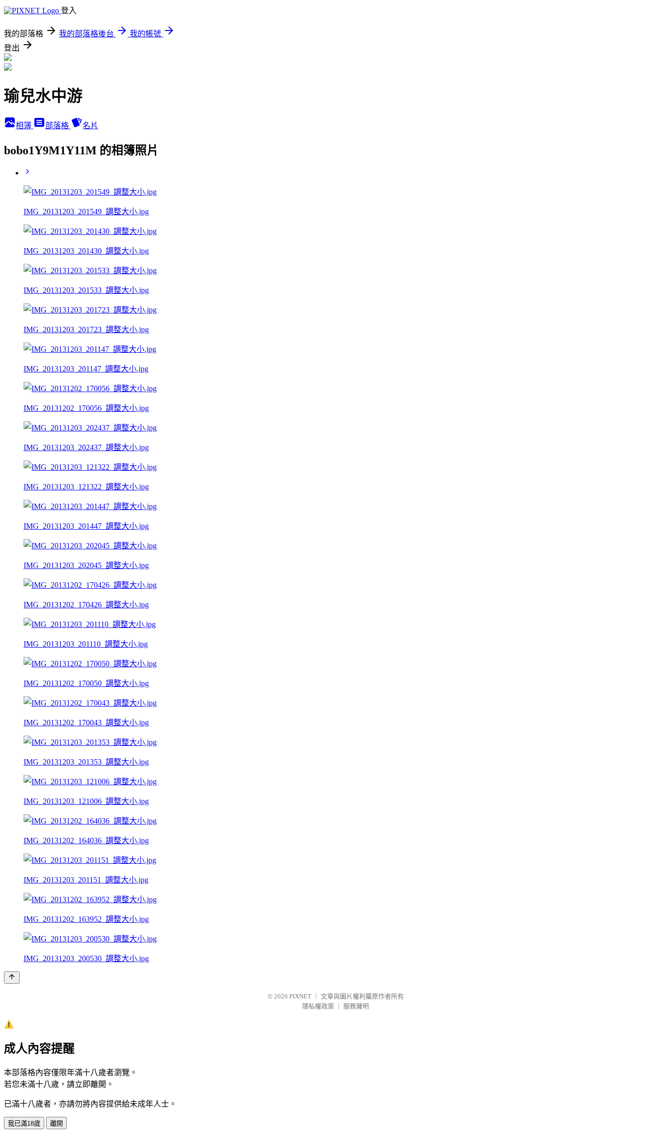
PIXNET (300, 996)
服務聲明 (356, 1006)
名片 (90, 125)
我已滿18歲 (24, 1123)
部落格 (58, 125)
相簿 (24, 125)
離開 (56, 1123)
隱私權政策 (318, 1006)
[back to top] (12, 977)
